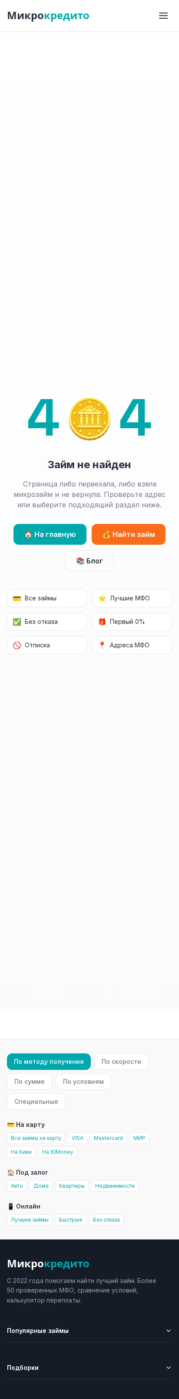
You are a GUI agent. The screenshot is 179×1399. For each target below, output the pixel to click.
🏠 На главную (50, 534)
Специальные (36, 1101)
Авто (17, 1185)
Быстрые (71, 1219)
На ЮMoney (57, 1152)
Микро (48, 15)
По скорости (121, 1061)
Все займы (34, 598)
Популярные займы (38, 1330)
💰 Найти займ (128, 534)
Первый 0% (121, 621)
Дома (41, 1185)
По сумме (29, 1081)
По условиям (83, 1081)
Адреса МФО (123, 645)
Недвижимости (115, 1185)
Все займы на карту (36, 1138)
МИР (139, 1138)
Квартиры (72, 1185)
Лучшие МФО (124, 598)
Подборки (23, 1367)
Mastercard (108, 1138)
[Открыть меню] (163, 15)
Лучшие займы (30, 1219)
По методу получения (49, 1061)
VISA (77, 1138)
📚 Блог (89, 560)
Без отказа (35, 621)
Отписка (31, 645)
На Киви (21, 1152)
